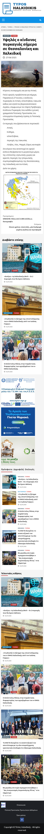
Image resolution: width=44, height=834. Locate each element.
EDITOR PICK (8, 313)
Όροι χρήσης (21, 815)
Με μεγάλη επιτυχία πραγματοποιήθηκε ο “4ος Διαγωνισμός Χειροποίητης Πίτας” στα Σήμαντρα (28, 558)
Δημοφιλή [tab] (18, 469)
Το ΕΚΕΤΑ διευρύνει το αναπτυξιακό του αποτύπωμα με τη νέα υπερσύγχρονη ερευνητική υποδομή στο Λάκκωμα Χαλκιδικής (22, 745)
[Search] (40, 20)
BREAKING (6, 36)
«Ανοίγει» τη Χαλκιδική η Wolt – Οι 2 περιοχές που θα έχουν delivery (28, 481)
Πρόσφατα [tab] (6, 469)
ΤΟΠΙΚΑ (14, 36)
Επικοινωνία (21, 805)
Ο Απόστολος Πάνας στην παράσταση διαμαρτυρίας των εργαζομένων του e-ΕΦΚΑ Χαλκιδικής (20, 366)
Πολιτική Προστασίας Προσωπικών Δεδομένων (21, 810)
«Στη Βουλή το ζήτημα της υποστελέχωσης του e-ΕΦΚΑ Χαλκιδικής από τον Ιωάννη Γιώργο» (21, 321)
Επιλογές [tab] (29, 469)
